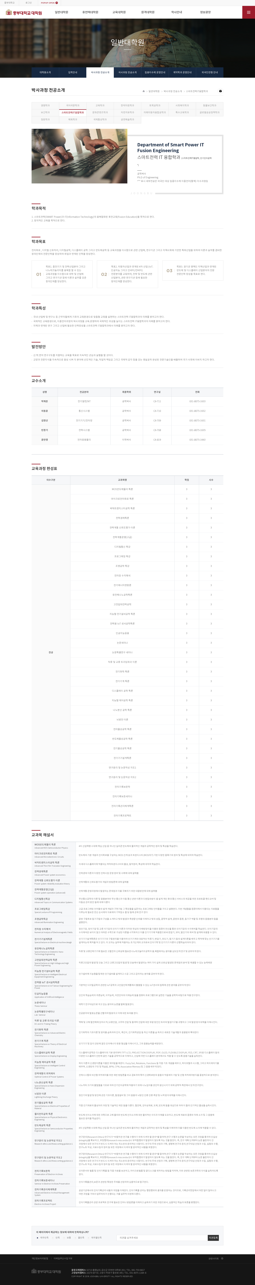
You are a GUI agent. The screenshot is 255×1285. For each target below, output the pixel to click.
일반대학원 (61, 12)
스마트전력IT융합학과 (197, 91)
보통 (69, 1238)
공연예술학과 (127, 119)
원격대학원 (148, 12)
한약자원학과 (127, 105)
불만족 (81, 1238)
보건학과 (45, 112)
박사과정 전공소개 (100, 72)
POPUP (49, 3)
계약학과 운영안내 (182, 72)
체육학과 (72, 119)
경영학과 (45, 105)
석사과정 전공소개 (127, 72)
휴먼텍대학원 (90, 12)
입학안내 (72, 72)
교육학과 (100, 105)
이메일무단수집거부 (63, 1258)
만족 (58, 1238)
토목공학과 (154, 105)
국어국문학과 (72, 105)
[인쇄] (220, 91)
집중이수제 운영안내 (155, 72)
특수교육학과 (182, 112)
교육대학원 (119, 12)
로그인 (29, 3)
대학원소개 (45, 72)
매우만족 (44, 1238)
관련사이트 (214, 1259)
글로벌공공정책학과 (210, 112)
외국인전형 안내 (210, 72)
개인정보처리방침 (40, 1258)
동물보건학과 (209, 105)
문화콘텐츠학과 (100, 112)
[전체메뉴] (248, 12)
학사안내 (176, 12)
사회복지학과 (182, 105)
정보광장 (205, 12)
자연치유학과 (127, 112)
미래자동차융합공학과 (155, 112)
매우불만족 (96, 1238)
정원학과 (45, 119)
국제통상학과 (100, 119)
